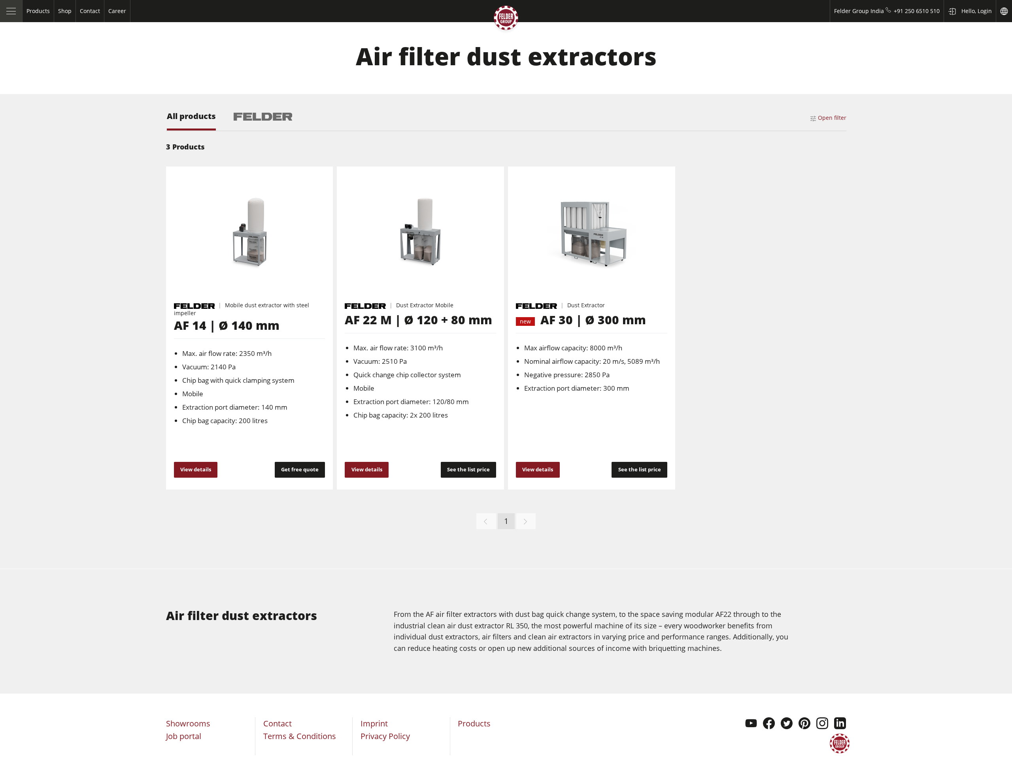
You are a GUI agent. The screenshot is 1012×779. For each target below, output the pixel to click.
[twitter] (787, 724)
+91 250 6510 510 (917, 11)
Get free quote (300, 469)
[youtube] (751, 724)
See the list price (468, 469)
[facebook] (769, 724)
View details (195, 469)
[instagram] (822, 724)
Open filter (832, 117)
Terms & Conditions (299, 736)
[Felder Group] (506, 19)
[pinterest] (804, 724)
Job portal (183, 736)
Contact (277, 723)
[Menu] (11, 11)
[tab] (191, 121)
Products (474, 723)
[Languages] (1004, 11)
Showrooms (188, 723)
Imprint (374, 723)
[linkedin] (840, 724)
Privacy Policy (385, 736)
